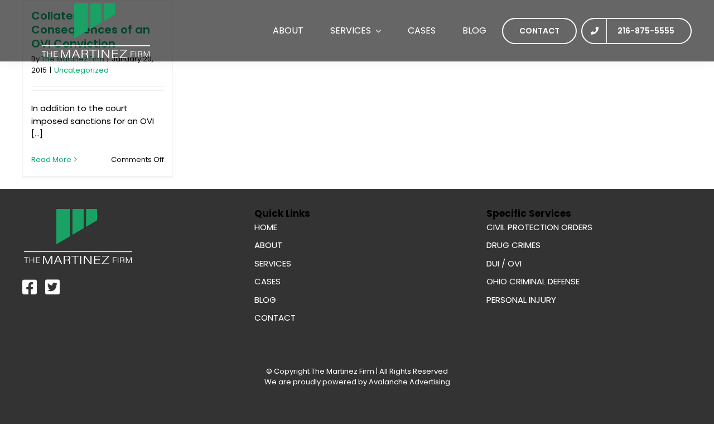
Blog (265, 300)
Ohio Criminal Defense (533, 281)
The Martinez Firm (342, 371)
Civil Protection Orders (539, 227)
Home (265, 227)
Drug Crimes (513, 245)
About (268, 245)
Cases (267, 281)
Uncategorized (81, 70)
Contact (275, 317)
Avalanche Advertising (408, 382)
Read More (51, 159)
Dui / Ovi (504, 263)
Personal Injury (521, 300)
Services (272, 263)
